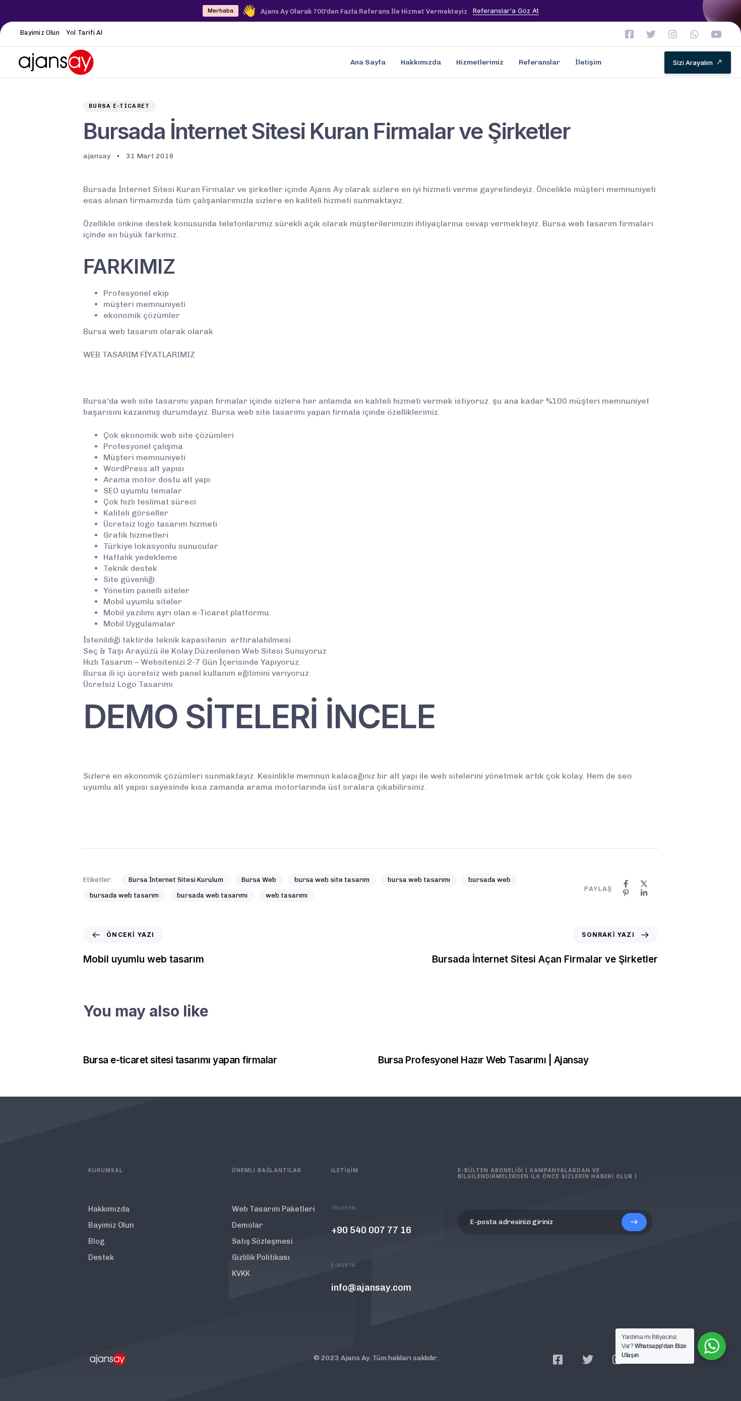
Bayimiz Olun (39, 32)
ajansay (96, 156)
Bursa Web (258, 879)
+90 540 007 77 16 (371, 1230)
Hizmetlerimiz (480, 62)
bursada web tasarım (124, 895)
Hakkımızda (421, 62)
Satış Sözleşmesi (262, 1241)
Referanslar (539, 62)
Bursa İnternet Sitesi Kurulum (176, 879)
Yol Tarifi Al (84, 32)
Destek (101, 1257)
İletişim (588, 62)
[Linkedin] (644, 893)
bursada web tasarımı (212, 895)
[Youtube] (716, 34)
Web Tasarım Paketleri (273, 1209)
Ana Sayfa (368, 62)
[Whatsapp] (694, 34)
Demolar (247, 1225)
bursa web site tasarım (331, 879)
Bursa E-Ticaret (119, 106)
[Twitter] (651, 34)
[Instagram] (672, 34)
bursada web (489, 879)
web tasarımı (286, 895)
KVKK (241, 1273)
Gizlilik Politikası (261, 1257)
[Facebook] (626, 883)
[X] (644, 883)
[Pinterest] (626, 893)
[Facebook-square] (629, 34)
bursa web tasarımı (419, 879)
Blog (96, 1241)
